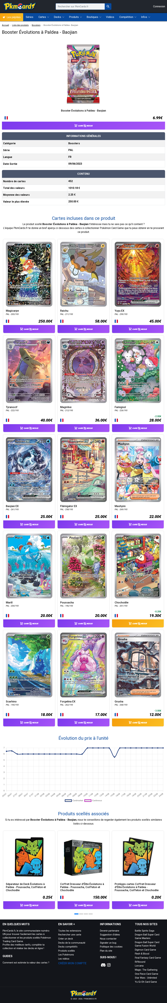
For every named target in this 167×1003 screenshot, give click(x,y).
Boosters (36, 25)
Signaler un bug (108, 942)
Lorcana (139, 965)
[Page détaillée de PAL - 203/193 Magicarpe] (29, 274)
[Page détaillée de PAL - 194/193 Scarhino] (29, 665)
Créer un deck (65, 938)
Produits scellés (66, 950)
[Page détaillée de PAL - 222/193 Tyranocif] (29, 370)
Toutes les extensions (69, 930)
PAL (70, 150)
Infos (144, 17)
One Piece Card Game (146, 974)
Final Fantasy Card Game (148, 957)
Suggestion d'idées (110, 934)
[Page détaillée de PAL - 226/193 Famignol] (138, 370)
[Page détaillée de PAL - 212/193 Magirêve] (83, 370)
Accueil (5, 25)
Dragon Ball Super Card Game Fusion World (147, 944)
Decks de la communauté (71, 942)
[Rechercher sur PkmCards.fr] (108, 6)
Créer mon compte (72, 963)
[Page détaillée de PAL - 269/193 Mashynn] (138, 469)
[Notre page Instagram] (109, 965)
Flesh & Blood (142, 953)
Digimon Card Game (145, 949)
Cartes (42, 17)
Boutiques (92, 17)
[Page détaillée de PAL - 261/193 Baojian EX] (29, 469)
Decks (57, 17)
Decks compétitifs (67, 946)
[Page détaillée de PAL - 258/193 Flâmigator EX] (83, 469)
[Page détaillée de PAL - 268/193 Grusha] (138, 665)
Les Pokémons (66, 954)
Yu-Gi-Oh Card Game (146, 982)
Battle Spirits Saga (144, 930)
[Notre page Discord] (103, 965)
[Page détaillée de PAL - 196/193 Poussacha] (83, 566)
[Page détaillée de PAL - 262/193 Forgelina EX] (83, 665)
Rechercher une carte (69, 934)
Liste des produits (20, 25)
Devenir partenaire (109, 930)
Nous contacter (108, 938)
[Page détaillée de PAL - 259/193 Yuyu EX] (138, 274)
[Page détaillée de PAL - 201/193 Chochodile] (138, 566)
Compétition (126, 17)
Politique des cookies (111, 946)
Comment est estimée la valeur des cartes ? (26, 962)
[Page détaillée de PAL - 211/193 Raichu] (83, 274)
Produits (74, 17)
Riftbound (140, 962)
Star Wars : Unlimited (146, 977)
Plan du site (106, 950)
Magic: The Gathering (146, 969)
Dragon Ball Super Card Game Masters (147, 936)
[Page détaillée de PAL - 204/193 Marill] (29, 566)
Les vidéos (63, 958)
